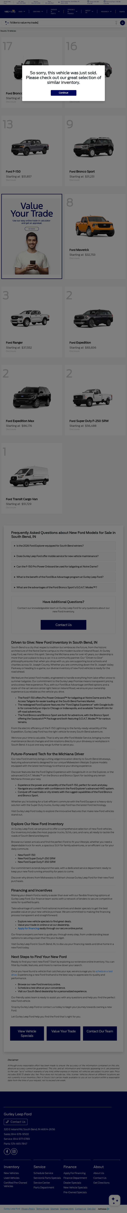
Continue (63, 93)
